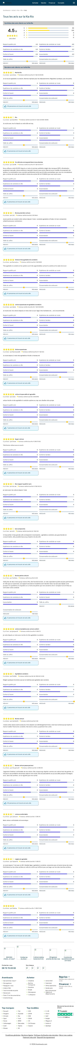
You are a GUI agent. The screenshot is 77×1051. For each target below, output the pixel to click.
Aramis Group (7, 998)
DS (19, 1028)
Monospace (32, 992)
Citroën (5, 1016)
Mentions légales (27, 1035)
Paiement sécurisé (29, 1037)
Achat (13, 10)
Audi (4, 1026)
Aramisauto (6, 10)
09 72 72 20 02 (9, 968)
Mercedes (21, 1023)
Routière (31, 987)
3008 (30, 1018)
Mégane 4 (49, 1021)
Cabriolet (49, 983)
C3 (29, 1021)
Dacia (5, 1021)
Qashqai (48, 1026)
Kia (18, 10)
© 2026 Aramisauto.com (38, 1044)
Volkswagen (7, 1023)
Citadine (31, 981)
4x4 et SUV (49, 981)
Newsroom (6, 993)
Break (30, 990)
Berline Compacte (31, 984)
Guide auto (49, 988)
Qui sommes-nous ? (9, 981)
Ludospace (31, 994)
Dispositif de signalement (46, 1037)
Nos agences (7, 983)
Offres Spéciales (51, 985)
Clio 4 (47, 1013)
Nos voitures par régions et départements (51, 992)
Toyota (20, 1026)
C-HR (47, 1011)
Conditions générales (12, 1035)
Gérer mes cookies (65, 1035)
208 (29, 1011)
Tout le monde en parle (10, 990)
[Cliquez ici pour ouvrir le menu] (74, 3)
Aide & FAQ (7, 988)
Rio (22, 10)
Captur (30, 1026)
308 (29, 1016)
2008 (30, 1013)
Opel (4, 1018)
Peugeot (6, 1013)
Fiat (19, 1011)
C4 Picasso (31, 1023)
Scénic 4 (48, 1023)
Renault (5, 1011)
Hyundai (20, 1013)
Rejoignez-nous (8, 985)
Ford (19, 1018)
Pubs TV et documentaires (11, 995)
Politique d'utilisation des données (46, 1035)
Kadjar (48, 1018)
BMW (19, 1021)
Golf (47, 1016)
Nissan (5, 1028)
